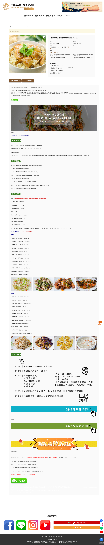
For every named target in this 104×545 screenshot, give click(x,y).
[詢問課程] (100, 322)
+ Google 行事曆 (28, 80)
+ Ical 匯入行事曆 (15, 80)
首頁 (10, 26)
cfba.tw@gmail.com (54, 52)
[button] (28, 15)
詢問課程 (100, 324)
